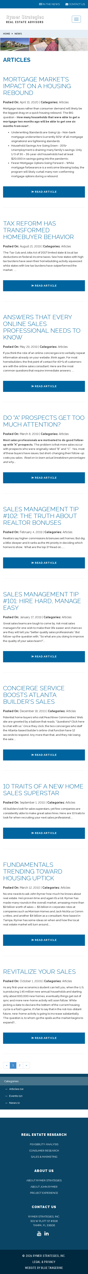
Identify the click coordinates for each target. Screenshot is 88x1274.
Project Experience (44, 1192)
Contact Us (44, 1207)
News (51, 4)
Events (16, 1095)
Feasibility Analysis (44, 1144)
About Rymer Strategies (44, 1180)
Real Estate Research (44, 1135)
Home (6, 33)
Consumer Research (44, 1150)
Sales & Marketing (44, 1156)
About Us (44, 1171)
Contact (76, 4)
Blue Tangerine (52, 1268)
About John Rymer (44, 1186)
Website (30, 1268)
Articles (16, 1089)
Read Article (45, 191)
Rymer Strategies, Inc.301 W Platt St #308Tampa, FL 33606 (44, 1221)
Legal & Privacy (44, 1262)
